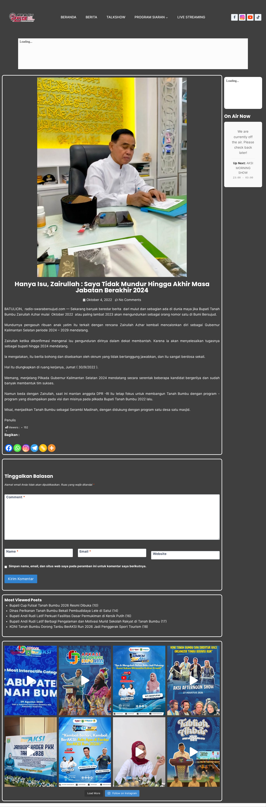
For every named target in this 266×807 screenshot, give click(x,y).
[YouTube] (250, 17)
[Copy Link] (43, 445)
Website (159, 554)
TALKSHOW (116, 17)
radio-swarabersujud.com (45, 309)
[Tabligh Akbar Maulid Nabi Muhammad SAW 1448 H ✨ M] (193, 752)
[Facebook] (234, 17)
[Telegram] (34, 445)
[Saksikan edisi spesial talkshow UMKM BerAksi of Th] (139, 680)
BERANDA (68, 17)
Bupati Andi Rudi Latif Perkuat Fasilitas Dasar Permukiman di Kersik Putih (67, 616)
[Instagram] (242, 17)
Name (12, 551)
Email (85, 551)
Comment (15, 497)
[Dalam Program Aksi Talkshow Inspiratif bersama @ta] (193, 680)
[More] (51, 445)
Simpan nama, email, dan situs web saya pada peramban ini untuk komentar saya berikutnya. (77, 566)
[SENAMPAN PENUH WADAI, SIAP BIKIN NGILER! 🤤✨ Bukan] (139, 752)
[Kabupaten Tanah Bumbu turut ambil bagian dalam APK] (85, 680)
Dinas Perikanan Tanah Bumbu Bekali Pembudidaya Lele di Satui (60, 611)
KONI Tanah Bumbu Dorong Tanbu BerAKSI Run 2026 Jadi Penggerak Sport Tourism (75, 627)
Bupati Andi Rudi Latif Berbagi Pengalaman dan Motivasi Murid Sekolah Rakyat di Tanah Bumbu (85, 621)
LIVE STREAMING (191, 17)
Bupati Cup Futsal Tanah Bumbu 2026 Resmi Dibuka (50, 605)
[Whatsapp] (17, 445)
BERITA (91, 17)
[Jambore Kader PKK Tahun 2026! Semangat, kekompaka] (30, 752)
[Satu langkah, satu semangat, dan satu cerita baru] (85, 752)
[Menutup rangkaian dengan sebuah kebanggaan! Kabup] (30, 680)
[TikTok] (258, 17)
